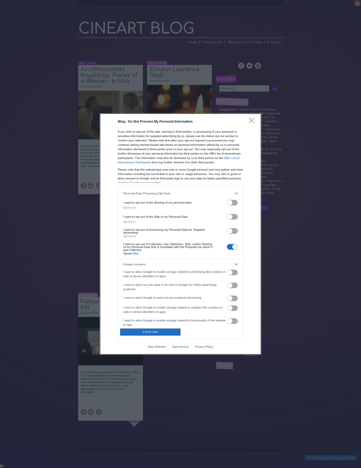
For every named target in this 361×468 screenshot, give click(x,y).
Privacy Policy (204, 346)
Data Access (180, 346)
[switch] (232, 202)
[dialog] (180, 234)
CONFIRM (150, 332)
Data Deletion (157, 346)
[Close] (253, 122)
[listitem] (180, 193)
